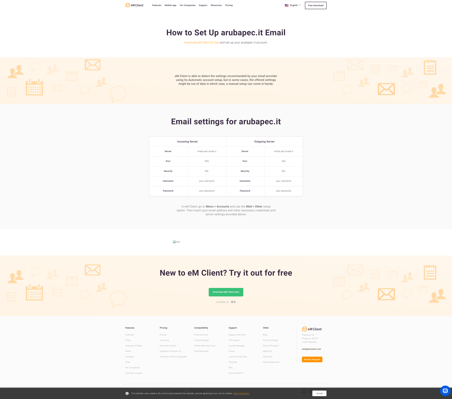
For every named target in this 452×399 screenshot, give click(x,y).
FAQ (231, 367)
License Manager (237, 345)
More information (241, 393)
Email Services (201, 335)
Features (156, 5)
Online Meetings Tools (204, 345)
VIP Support (234, 340)
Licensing (164, 340)
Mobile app (170, 5)
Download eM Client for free (201, 42)
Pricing (229, 5)
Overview (129, 335)
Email (128, 340)
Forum (232, 351)
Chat (127, 362)
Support (203, 5)
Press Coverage (270, 340)
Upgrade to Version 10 (170, 351)
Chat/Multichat (201, 351)
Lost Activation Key (238, 356)
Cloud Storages (201, 340)
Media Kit (267, 351)
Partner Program (271, 345)
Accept (319, 393)
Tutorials (233, 362)
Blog (265, 335)
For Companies (187, 5)
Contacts (129, 356)
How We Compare (134, 373)
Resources (216, 5)
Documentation (236, 373)
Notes (128, 351)
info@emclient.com (311, 349)
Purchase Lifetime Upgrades (173, 356)
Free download (315, 5)
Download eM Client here (226, 292)
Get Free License (168, 345)
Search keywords (271, 362)
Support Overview (237, 335)
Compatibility (201, 328)
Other (266, 328)
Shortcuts (267, 356)
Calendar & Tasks (133, 345)
